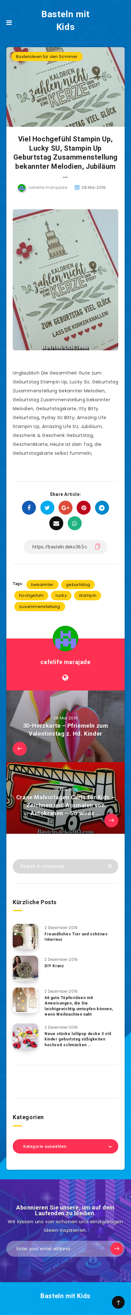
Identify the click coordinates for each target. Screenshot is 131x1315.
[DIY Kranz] (25, 968)
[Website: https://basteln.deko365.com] (65, 677)
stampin (87, 595)
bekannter (42, 585)
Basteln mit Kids (65, 20)
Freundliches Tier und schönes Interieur (76, 937)
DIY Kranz (54, 966)
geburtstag (78, 585)
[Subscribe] (116, 1248)
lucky (61, 595)
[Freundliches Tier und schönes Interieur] (25, 936)
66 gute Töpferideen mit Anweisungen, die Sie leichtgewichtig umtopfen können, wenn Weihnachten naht (79, 1006)
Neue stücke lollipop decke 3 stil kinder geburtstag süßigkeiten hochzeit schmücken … (78, 1039)
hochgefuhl (31, 595)
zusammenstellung (39, 607)
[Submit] (110, 865)
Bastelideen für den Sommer (47, 57)
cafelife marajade (65, 662)
